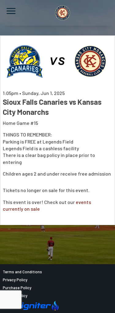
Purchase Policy (17, 287)
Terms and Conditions (22, 271)
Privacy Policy (15, 279)
